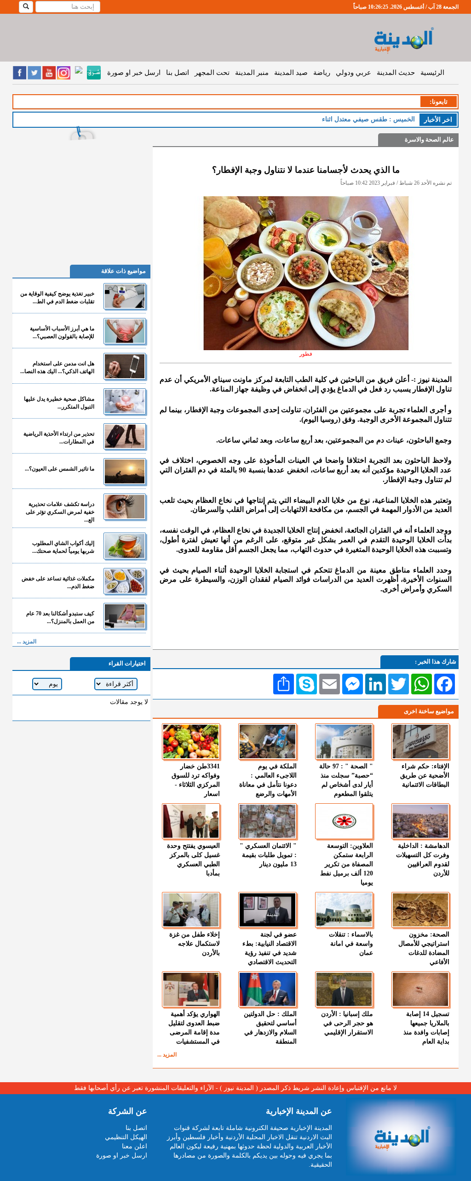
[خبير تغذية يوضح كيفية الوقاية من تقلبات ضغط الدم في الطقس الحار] (124, 296)
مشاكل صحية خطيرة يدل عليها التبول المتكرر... (59, 403)
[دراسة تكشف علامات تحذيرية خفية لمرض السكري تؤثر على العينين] (124, 507)
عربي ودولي (353, 72)
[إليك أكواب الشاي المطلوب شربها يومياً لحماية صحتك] (124, 546)
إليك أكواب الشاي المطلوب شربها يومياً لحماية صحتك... (63, 547)
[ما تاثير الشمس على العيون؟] (124, 471)
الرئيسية (432, 72)
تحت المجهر (212, 72)
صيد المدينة (291, 72)
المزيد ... (167, 1054)
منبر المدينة (252, 72)
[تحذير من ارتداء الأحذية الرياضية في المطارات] (124, 436)
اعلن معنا (134, 1146)
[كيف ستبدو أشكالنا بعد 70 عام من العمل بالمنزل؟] (124, 616)
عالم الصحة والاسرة (429, 139)
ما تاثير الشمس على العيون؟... (59, 469)
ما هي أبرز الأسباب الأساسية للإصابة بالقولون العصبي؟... (62, 332)
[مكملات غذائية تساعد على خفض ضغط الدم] (124, 581)
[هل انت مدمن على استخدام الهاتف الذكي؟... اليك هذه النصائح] (124, 366)
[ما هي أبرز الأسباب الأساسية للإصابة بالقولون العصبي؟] (124, 331)
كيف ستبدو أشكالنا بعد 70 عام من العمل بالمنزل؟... (60, 617)
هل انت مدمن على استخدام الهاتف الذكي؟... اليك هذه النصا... (57, 367)
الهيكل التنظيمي (126, 1137)
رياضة (321, 72)
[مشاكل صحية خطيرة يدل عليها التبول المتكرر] (124, 401)
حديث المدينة (396, 72)
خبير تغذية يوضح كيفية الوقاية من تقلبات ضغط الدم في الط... (57, 297)
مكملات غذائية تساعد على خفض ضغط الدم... (58, 582)
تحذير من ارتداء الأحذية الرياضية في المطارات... (58, 438)
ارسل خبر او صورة (134, 72)
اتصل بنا (177, 72)
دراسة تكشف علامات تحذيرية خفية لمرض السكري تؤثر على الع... (60, 512)
